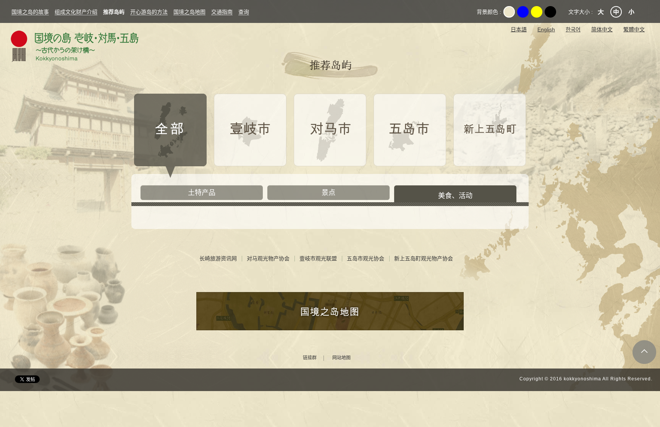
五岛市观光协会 (365, 258)
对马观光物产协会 (268, 258)
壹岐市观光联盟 (318, 258)
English (546, 29)
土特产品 (201, 192)
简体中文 (602, 29)
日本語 (519, 29)
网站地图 (341, 358)
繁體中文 (634, 29)
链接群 (310, 358)
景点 (328, 192)
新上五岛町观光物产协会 (423, 258)
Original (509, 12)
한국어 (573, 29)
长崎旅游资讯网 (218, 258)
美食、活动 (455, 196)
